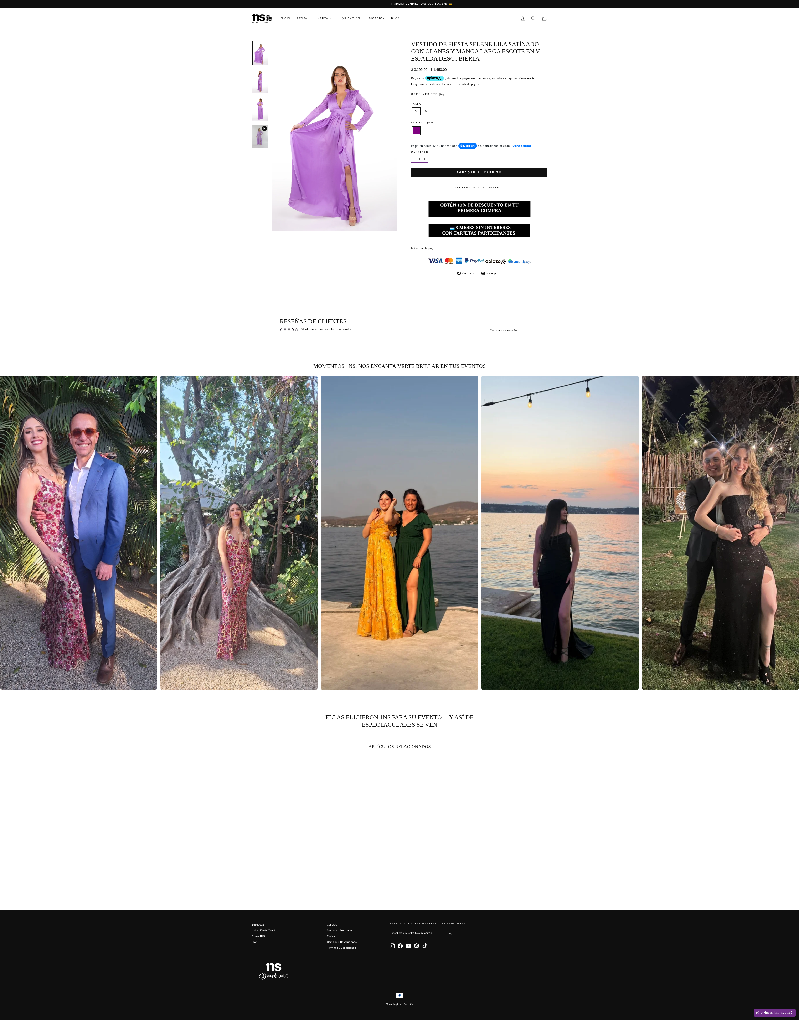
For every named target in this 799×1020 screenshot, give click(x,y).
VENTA (323, 18)
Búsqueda (258, 924)
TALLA (416, 104)
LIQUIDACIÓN (349, 18)
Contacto (332, 924)
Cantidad (419, 152)
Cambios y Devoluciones (342, 942)
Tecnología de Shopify (399, 1004)
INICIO (285, 18)
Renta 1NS (258, 936)
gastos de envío (425, 84)
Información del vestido (479, 187)
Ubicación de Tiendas (265, 930)
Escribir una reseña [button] (503, 330)
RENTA (302, 18)
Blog (395, 18)
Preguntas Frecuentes (340, 930)
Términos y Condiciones (341, 947)
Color (422, 122)
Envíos (331, 936)
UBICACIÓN (376, 18)
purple (416, 131)
